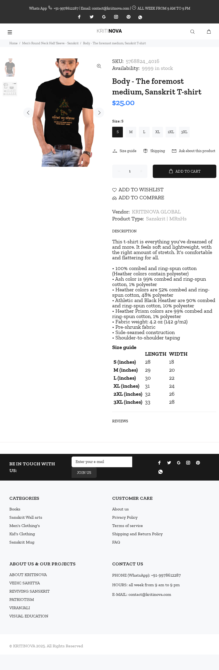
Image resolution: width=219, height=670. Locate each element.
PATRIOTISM (21, 599)
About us (120, 509)
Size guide (128, 151)
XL (157, 132)
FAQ (116, 542)
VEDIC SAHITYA (24, 582)
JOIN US (84, 472)
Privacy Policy (125, 517)
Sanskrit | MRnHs (166, 218)
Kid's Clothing (22, 533)
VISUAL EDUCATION (28, 616)
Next (99, 113)
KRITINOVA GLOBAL (156, 211)
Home (13, 43)
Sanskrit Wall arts (25, 517)
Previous (28, 113)
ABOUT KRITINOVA (28, 574)
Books (14, 509)
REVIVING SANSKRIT (29, 591)
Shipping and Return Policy (137, 533)
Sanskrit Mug (21, 542)
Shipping (157, 151)
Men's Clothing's (24, 525)
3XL (184, 132)
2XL (171, 132)
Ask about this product (197, 151)
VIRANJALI (19, 607)
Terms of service (127, 525)
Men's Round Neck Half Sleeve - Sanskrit (50, 43)
